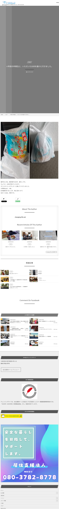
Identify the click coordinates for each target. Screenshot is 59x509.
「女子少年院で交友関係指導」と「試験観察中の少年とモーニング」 (18, 287)
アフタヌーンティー (42, 280)
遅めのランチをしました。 (11, 246)
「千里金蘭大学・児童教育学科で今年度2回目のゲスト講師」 (18, 280)
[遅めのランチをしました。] (11, 235)
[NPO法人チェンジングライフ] (9, 2)
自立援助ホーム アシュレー (11, 370)
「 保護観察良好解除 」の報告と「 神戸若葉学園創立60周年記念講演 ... (19, 329)
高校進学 (40, 273)
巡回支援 (40, 343)
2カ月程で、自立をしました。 (29, 246)
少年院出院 (12, 343)
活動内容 (2, 495)
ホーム (2, 490)
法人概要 (2, 493)
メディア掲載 (3, 500)
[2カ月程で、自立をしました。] (29, 235)
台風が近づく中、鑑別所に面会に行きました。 (48, 247)
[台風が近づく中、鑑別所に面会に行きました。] (48, 235)
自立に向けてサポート (13, 273)
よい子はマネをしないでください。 (46, 329)
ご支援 (2, 503)
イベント (2, 498)
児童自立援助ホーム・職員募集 (45, 336)
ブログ (29, 62)
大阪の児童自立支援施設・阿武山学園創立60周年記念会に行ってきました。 (19, 322)
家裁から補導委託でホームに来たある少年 (47, 321)
